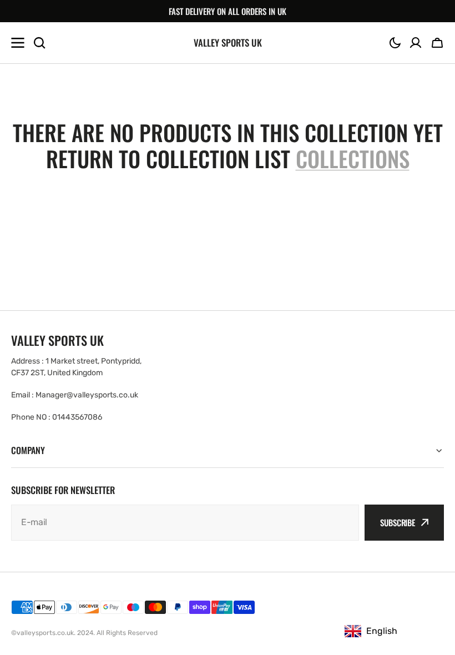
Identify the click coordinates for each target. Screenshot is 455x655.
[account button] (415, 42)
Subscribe (397, 522)
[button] (395, 42)
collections (353, 158)
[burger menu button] (17, 42)
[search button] (39, 42)
